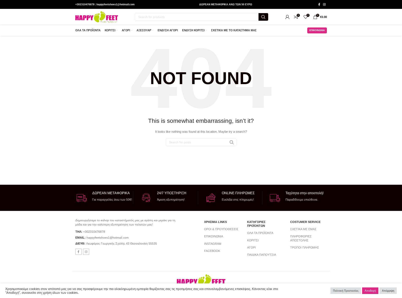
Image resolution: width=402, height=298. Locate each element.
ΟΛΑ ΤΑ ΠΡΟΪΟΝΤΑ (260, 233)
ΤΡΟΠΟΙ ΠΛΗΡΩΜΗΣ (304, 247)
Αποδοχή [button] (370, 290)
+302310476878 (85, 4)
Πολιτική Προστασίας (346, 290)
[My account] (287, 17)
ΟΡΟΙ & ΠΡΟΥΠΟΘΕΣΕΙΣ (221, 229)
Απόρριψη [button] (388, 290)
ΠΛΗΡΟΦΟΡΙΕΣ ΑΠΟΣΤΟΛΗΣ (301, 238)
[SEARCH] (263, 17)
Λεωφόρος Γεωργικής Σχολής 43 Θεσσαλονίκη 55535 (121, 243)
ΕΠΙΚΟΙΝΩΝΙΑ (213, 236)
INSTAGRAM (212, 243)
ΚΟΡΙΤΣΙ (253, 240)
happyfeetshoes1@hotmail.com (115, 4)
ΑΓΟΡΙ (251, 247)
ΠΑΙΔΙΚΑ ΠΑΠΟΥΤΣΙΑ (261, 254)
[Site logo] (96, 16)
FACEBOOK (212, 251)
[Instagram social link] (324, 4)
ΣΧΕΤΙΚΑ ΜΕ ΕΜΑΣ (303, 229)
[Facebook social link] (319, 4)
